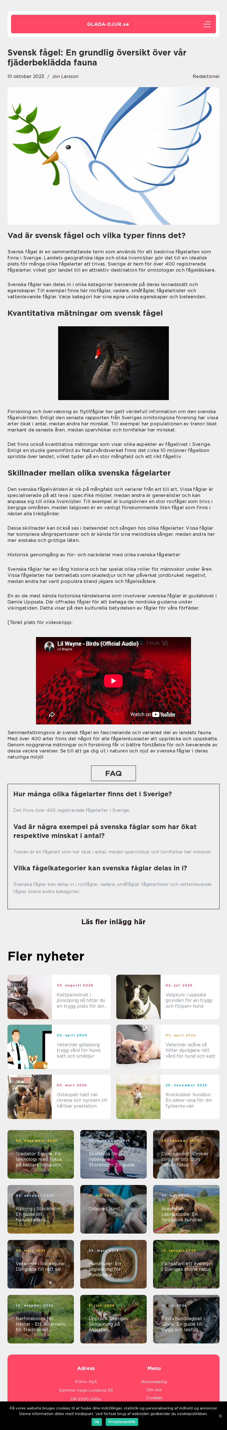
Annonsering (154, 1381)
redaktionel (206, 76)
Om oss (154, 1389)
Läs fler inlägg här (113, 922)
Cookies (154, 1397)
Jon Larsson (65, 76)
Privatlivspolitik (122, 1422)
